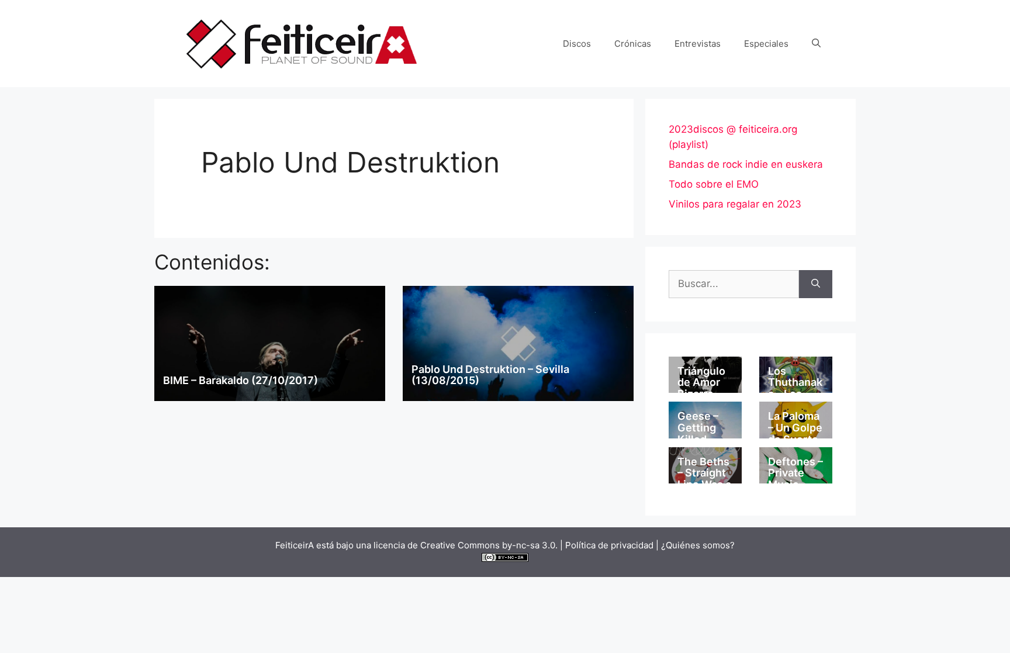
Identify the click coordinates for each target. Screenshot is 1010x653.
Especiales (766, 43)
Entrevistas (698, 43)
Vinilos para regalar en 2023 (735, 204)
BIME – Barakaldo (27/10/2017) (240, 380)
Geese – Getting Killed (697, 427)
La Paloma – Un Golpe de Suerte (795, 427)
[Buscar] (815, 284)
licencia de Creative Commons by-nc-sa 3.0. (465, 545)
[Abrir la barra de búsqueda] (816, 43)
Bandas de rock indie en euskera (746, 164)
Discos (577, 43)
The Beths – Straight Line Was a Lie (704, 478)
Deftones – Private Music (795, 473)
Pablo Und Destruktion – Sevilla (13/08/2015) (490, 375)
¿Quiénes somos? (698, 545)
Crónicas (632, 43)
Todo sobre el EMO (714, 184)
